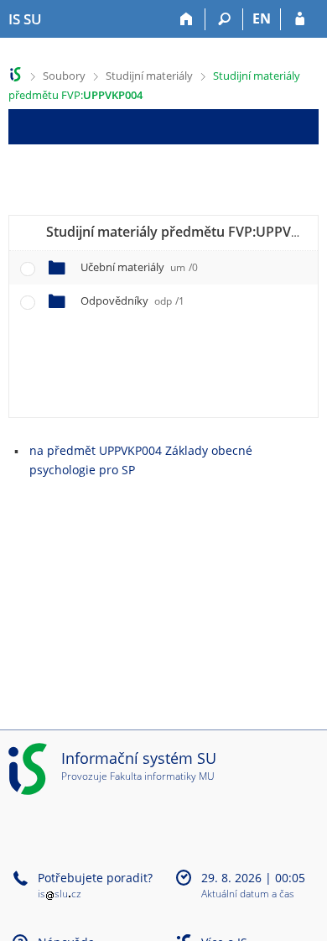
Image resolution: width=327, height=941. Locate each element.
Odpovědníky (132, 300)
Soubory (64, 75)
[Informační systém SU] (15, 74)
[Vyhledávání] (224, 19)
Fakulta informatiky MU (162, 776)
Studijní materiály (149, 75)
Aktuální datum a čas (247, 894)
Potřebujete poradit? (95, 878)
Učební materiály (139, 266)
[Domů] (186, 19)
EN (261, 18)
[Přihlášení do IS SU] (300, 19)
